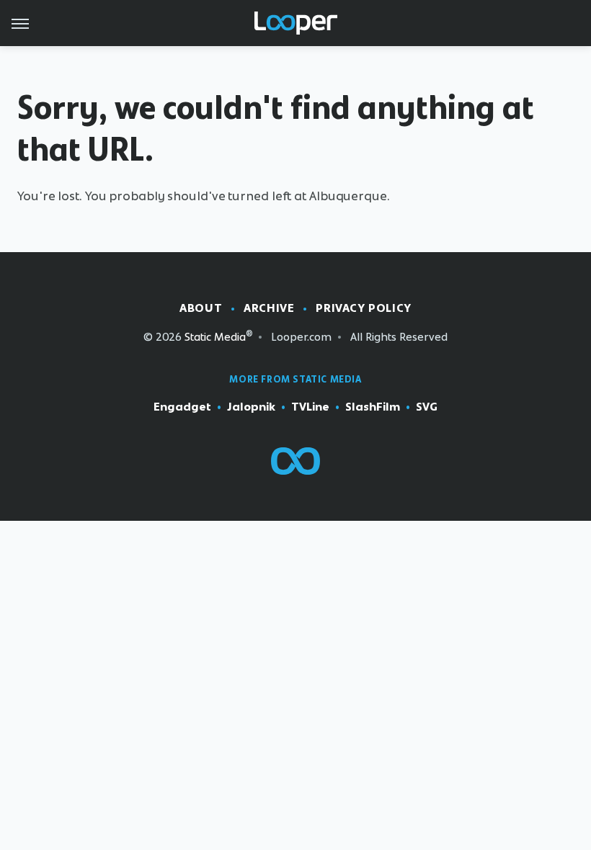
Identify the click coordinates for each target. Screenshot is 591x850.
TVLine (310, 406)
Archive (269, 308)
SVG (426, 406)
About (200, 308)
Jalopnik (251, 406)
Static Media (215, 336)
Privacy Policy (363, 308)
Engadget (182, 406)
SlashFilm (372, 406)
